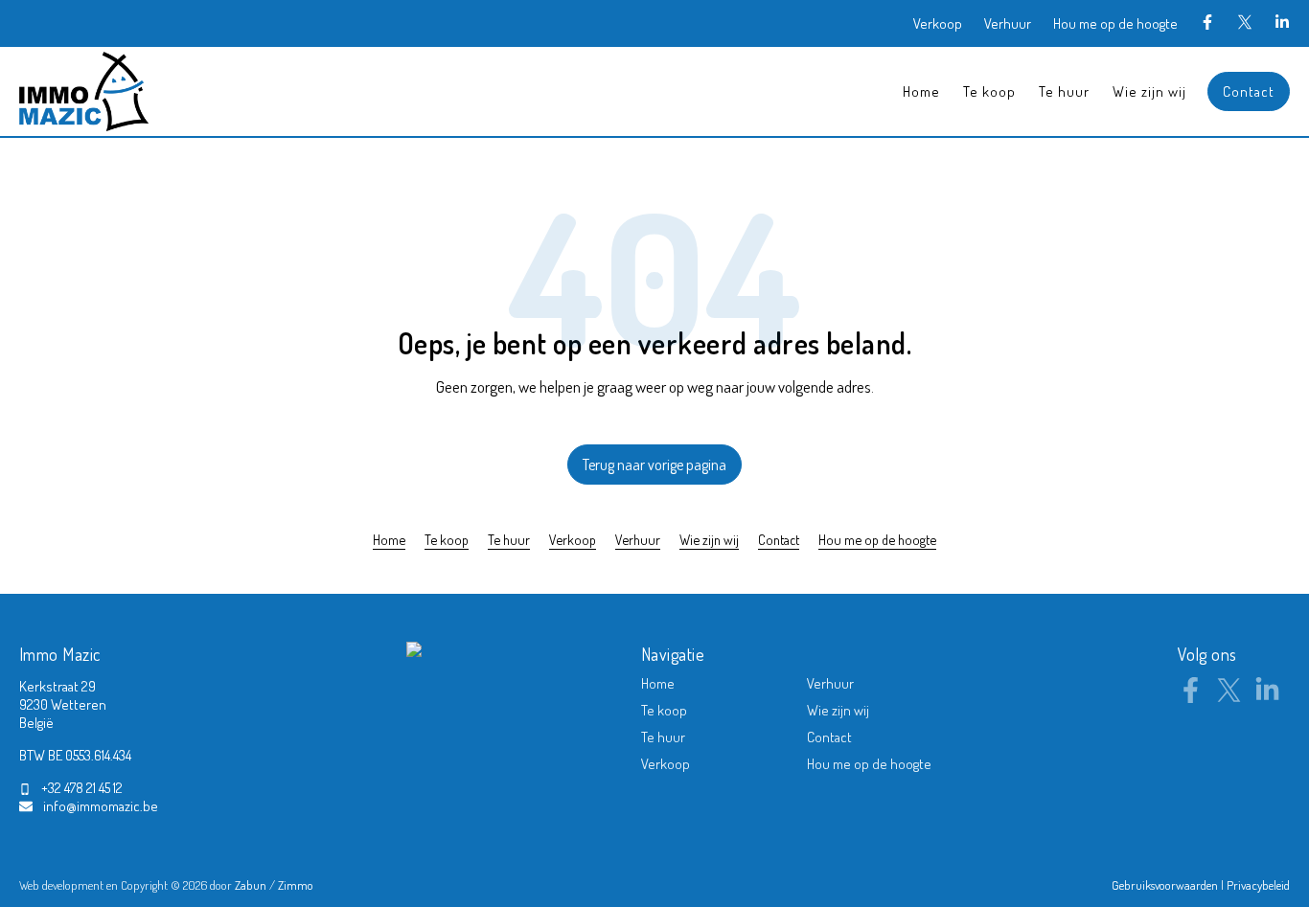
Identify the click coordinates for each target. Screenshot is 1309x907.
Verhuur (1007, 23)
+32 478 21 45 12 (82, 788)
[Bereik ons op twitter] (1229, 697)
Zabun (250, 885)
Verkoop (937, 23)
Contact (1249, 91)
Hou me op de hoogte (1115, 23)
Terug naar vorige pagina (654, 464)
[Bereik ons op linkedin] (1267, 697)
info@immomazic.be (100, 806)
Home (921, 91)
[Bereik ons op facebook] (1191, 697)
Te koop (989, 91)
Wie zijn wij (1149, 91)
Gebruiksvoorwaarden (1166, 885)
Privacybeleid (1258, 885)
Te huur (1064, 91)
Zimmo (295, 885)
